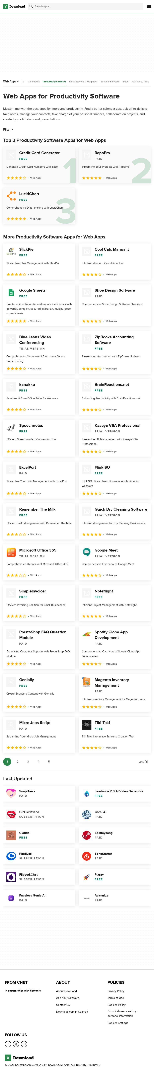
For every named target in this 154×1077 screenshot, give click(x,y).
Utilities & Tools (140, 81)
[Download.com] (14, 6)
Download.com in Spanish (72, 1012)
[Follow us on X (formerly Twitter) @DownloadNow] (16, 1044)
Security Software (110, 81)
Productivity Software (54, 81)
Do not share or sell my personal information (122, 1014)
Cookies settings (117, 1023)
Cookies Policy (116, 1005)
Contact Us (63, 1005)
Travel (126, 81)
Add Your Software (67, 998)
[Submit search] (31, 6)
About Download (66, 991)
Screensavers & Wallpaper (83, 81)
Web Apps (9, 81)
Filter (7, 130)
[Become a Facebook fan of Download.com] (8, 1044)
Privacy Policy (115, 991)
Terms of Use (115, 998)
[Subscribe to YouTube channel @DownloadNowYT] (24, 1044)
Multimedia (33, 81)
